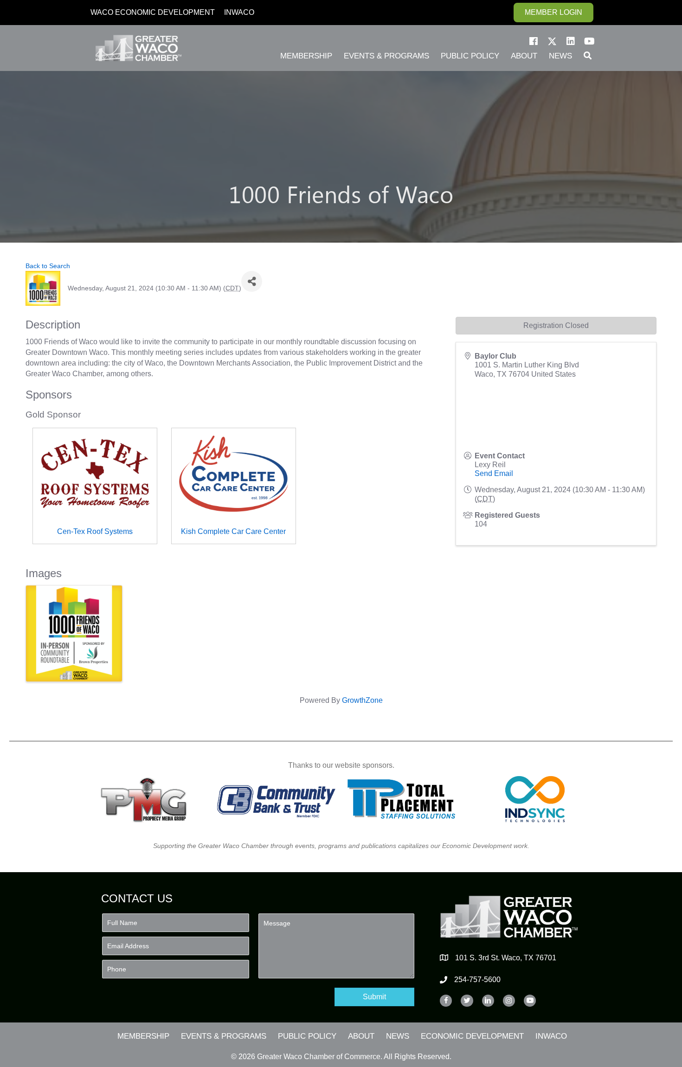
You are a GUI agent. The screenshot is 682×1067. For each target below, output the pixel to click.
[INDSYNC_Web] (535, 799)
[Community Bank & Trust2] (276, 799)
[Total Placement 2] (405, 799)
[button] (533, 41)
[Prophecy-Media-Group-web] (146, 799)
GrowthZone (362, 700)
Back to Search (48, 266)
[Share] (251, 281)
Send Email (494, 473)
